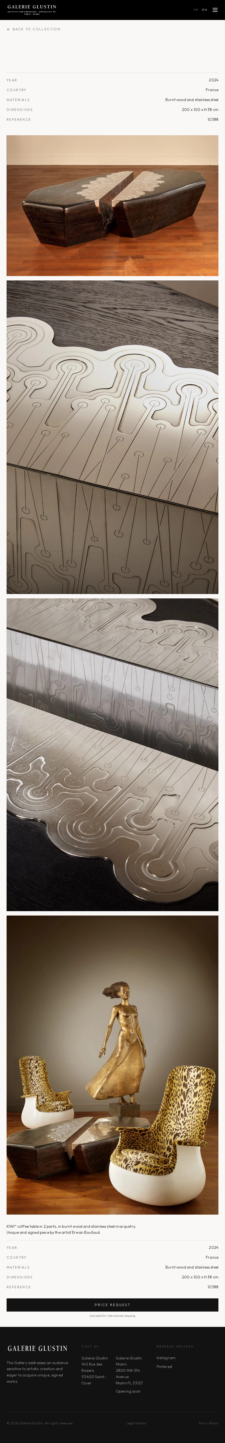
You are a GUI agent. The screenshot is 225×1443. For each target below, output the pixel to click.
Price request (113, 1305)
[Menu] (215, 10)
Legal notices (136, 1423)
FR (196, 10)
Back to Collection (36, 29)
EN (204, 10)
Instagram (166, 1357)
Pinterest (164, 1366)
